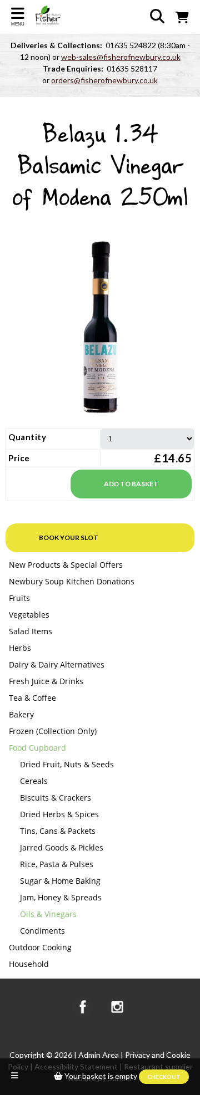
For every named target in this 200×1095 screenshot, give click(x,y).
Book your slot (68, 537)
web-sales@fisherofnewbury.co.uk (121, 57)
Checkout (164, 1076)
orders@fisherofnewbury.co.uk (104, 80)
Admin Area (98, 1055)
